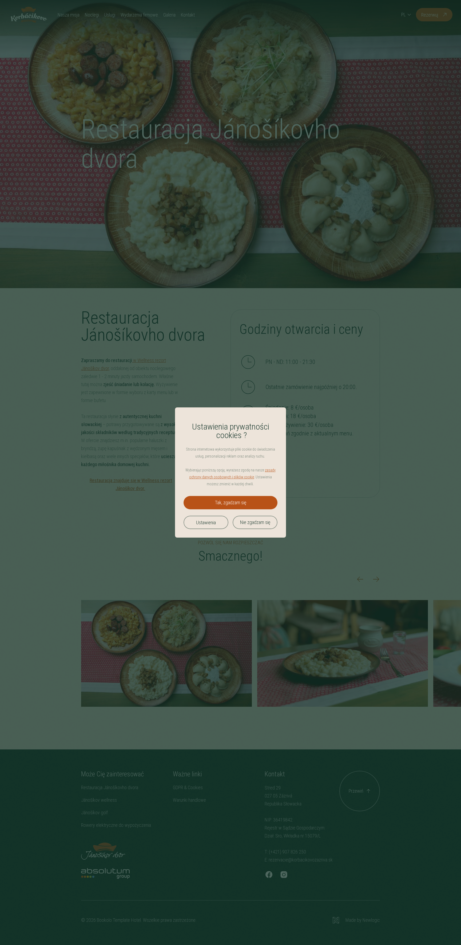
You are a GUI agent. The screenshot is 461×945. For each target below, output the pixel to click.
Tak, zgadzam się (230, 502)
